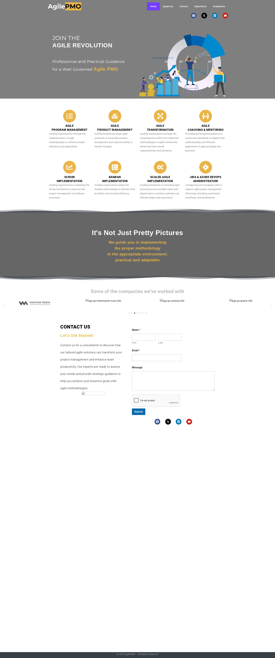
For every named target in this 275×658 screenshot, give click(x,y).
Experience (200, 6)
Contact (184, 6)
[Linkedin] (215, 15)
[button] (4, 305)
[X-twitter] (204, 15)
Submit (138, 411)
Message (137, 367)
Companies (219, 6)
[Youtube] (225, 15)
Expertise (168, 6)
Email (136, 350)
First (134, 342)
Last (160, 342)
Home (153, 6)
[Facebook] (194, 15)
